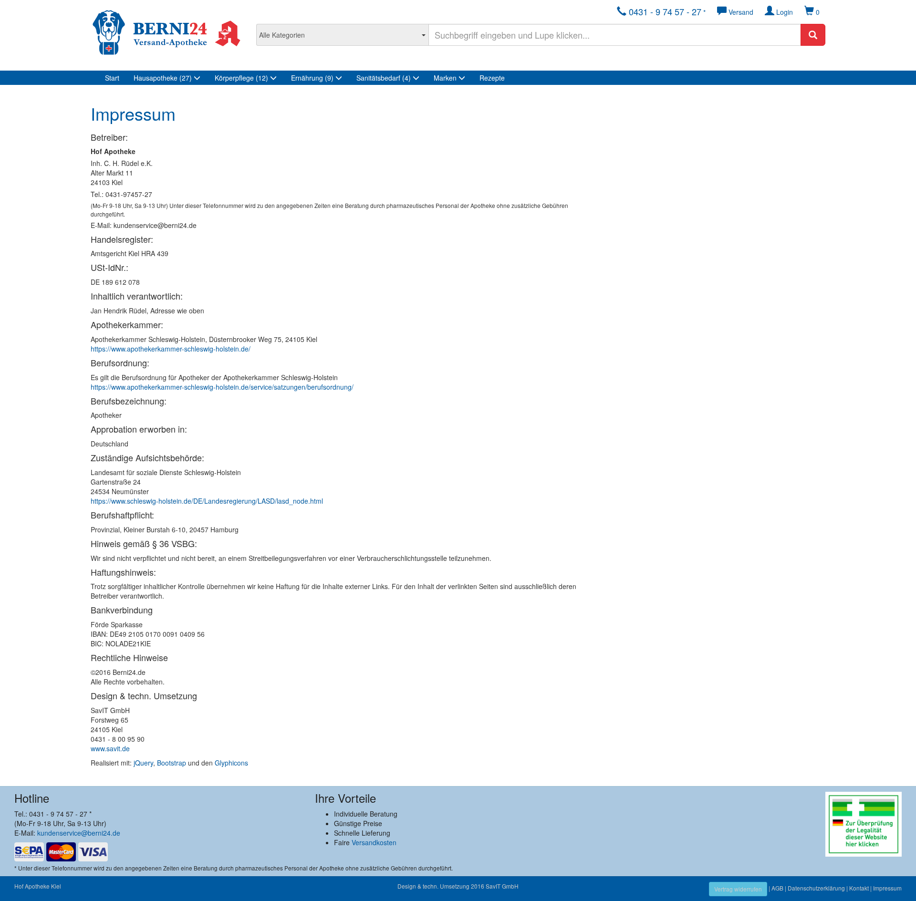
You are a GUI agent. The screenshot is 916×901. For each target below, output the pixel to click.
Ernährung (312, 78)
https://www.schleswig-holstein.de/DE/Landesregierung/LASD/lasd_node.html (207, 501)
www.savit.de (110, 748)
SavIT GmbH (502, 886)
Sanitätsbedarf (383, 78)
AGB (777, 888)
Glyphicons (231, 762)
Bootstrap (171, 762)
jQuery (143, 762)
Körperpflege (241, 78)
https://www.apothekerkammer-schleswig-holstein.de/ (170, 348)
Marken (446, 78)
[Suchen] (813, 35)
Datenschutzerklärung (816, 888)
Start (112, 78)
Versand (740, 12)
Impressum (887, 888)
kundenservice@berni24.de (78, 833)
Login (783, 12)
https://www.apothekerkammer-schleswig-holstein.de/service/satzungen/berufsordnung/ (222, 387)
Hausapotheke (163, 78)
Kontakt (859, 888)
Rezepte (492, 78)
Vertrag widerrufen (738, 889)
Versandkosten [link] (374, 842)
